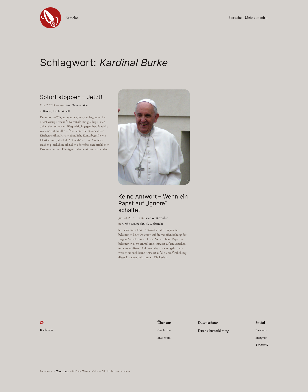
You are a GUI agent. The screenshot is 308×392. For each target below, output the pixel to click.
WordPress (62, 371)
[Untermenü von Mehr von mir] (267, 18)
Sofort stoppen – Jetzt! (71, 97)
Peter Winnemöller (77, 105)
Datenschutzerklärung (213, 330)
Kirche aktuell (61, 111)
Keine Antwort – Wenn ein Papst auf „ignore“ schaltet (153, 203)
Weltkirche (156, 224)
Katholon (72, 18)
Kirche (47, 111)
